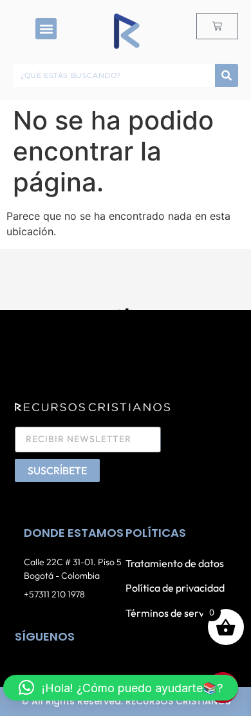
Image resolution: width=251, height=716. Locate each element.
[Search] (226, 75)
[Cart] (217, 26)
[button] (46, 28)
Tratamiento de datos (175, 563)
